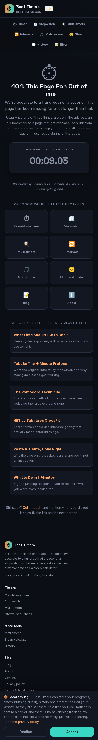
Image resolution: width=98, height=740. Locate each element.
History (40, 44)
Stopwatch (44, 24)
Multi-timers (73, 24)
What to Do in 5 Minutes (34, 477)
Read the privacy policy (21, 722)
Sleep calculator (16, 639)
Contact (10, 677)
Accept (72, 732)
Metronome (51, 34)
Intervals (24, 34)
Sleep (76, 34)
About (9, 671)
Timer (20, 24)
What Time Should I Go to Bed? (41, 335)
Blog (60, 44)
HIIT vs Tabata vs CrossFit (37, 420)
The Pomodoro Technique (37, 392)
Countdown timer (17, 595)
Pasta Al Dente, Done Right (37, 449)
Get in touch (32, 507)
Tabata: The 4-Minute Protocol (41, 363)
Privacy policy (15, 684)
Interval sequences (18, 614)
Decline (26, 732)
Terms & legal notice (20, 690)
